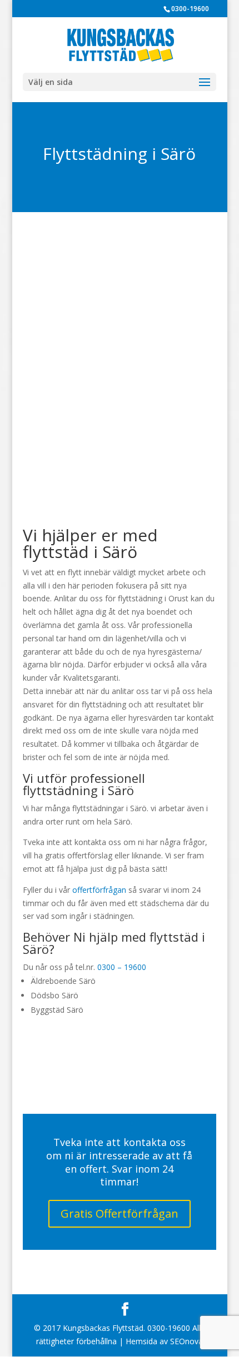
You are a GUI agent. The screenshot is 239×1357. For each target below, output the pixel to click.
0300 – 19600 (121, 967)
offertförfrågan (99, 889)
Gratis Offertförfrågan (119, 1213)
